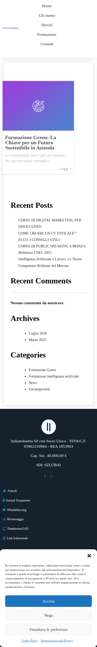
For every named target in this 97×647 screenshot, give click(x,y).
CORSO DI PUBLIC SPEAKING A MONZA (52, 246)
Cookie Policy (29, 640)
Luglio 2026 (38, 333)
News (33, 383)
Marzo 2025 (37, 340)
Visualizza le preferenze (48, 629)
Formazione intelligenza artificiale (54, 376)
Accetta (48, 601)
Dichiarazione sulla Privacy (57, 640)
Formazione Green (42, 370)
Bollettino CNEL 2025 (34, 253)
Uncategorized (39, 389)
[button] (89, 555)
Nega (48, 615)
